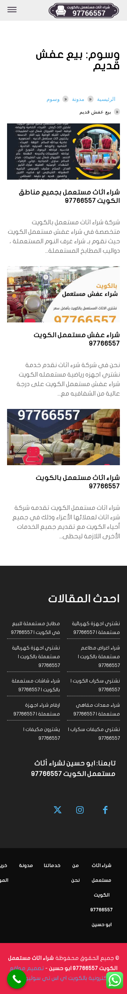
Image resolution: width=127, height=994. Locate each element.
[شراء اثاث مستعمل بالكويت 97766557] (63, 437)
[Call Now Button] (16, 979)
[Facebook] (106, 811)
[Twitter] (58, 811)
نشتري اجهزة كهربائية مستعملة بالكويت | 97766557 (36, 656)
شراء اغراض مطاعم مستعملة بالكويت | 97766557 (99, 656)
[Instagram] (80, 811)
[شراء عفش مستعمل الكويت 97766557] (63, 294)
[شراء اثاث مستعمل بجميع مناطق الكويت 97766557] (63, 151)
